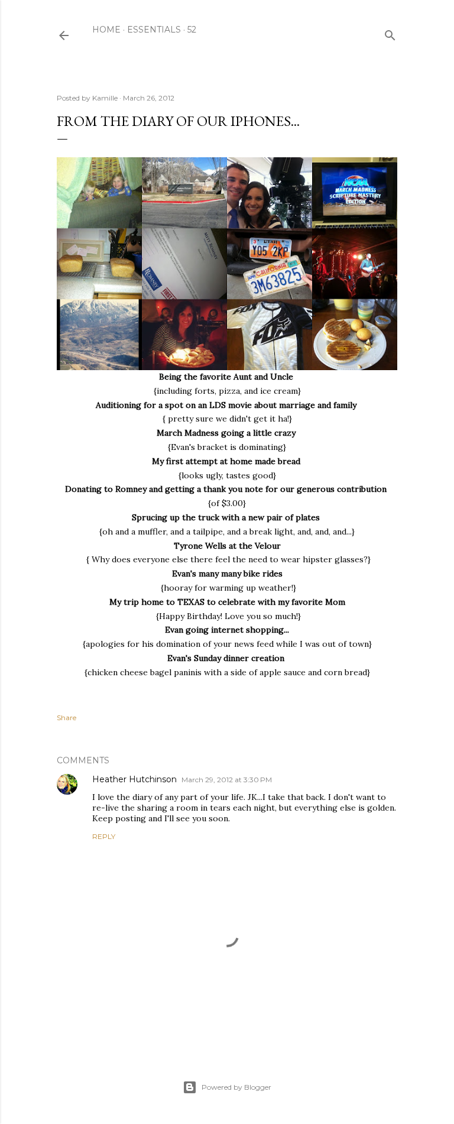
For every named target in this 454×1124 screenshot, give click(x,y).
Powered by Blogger (236, 1087)
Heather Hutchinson (134, 779)
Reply (103, 836)
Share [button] (66, 717)
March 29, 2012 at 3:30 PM (226, 779)
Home (106, 29)
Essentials (154, 29)
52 (191, 29)
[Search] (390, 32)
